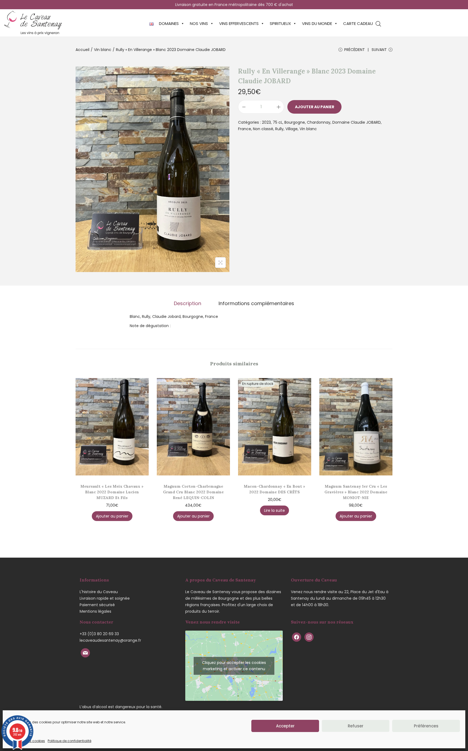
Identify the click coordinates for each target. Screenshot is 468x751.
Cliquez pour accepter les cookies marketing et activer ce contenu (234, 666)
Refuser (355, 726)
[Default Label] (85, 652)
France (244, 129)
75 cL (277, 122)
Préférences (426, 726)
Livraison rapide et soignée (105, 598)
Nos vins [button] (199, 23)
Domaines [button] (169, 23)
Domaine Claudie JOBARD (356, 122)
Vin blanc (102, 49)
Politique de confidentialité (69, 741)
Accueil (82, 49)
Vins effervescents (239, 23)
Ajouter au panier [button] (112, 516)
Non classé (263, 129)
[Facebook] (296, 636)
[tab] (187, 303)
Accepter (285, 726)
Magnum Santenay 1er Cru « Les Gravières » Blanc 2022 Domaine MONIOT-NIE (355, 492)
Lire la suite (274, 510)
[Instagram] (309, 636)
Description (187, 303)
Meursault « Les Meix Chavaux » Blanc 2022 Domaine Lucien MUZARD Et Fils (112, 492)
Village (291, 129)
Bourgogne (294, 122)
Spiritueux (280, 23)
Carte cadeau (358, 23)
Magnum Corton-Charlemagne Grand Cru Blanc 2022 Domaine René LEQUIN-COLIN (193, 492)
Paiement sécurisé (97, 605)
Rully (279, 129)
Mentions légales (95, 611)
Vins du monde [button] (317, 23)
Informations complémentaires (256, 303)
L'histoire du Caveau (99, 592)
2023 (266, 122)
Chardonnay (318, 122)
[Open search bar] (378, 23)
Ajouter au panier (314, 107)
